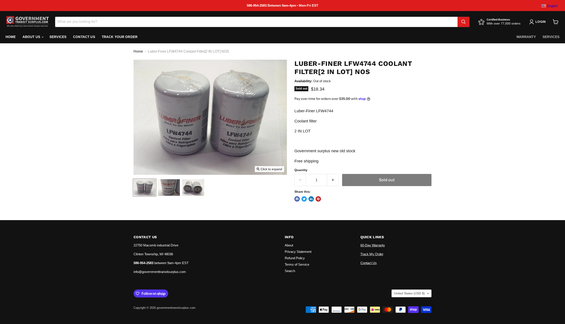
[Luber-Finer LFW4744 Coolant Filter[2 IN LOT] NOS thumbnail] (144, 187)
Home (11, 37)
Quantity (300, 170)
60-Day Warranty (372, 245)
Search (290, 271)
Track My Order (371, 254)
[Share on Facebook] (297, 199)
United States (409, 293)
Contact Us (84, 37)
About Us (32, 37)
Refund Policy (295, 258)
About (289, 245)
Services (57, 37)
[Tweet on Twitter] (304, 199)
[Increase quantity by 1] (333, 180)
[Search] (463, 22)
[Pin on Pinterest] (318, 199)
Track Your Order (119, 37)
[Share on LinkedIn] (311, 199)
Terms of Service (297, 264)
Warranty (526, 37)
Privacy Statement (298, 251)
